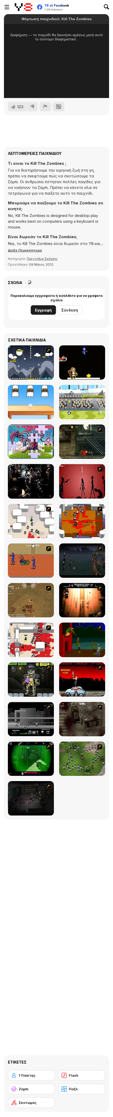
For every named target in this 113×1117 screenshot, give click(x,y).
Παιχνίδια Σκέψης (42, 259)
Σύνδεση (69, 310)
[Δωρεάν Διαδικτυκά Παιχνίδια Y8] (23, 7)
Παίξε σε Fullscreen (56, 87)
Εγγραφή (43, 310)
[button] (25, 250)
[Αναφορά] (45, 106)
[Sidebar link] (7, 7)
